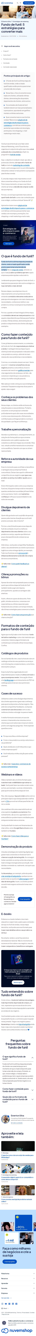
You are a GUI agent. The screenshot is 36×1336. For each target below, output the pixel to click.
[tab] (18, 1058)
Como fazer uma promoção (21, 615)
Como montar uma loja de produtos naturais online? (16, 1200)
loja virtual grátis (24, 1024)
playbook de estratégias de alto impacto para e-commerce (16, 122)
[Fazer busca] (17, 3)
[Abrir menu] (20, 3)
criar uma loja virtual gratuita (11, 876)
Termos (19, 1312)
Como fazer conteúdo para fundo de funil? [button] (16, 1090)
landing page (9, 680)
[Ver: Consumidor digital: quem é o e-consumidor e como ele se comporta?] (18, 1168)
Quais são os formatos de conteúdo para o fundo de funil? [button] (15, 1099)
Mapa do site (5, 1314)
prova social (23, 553)
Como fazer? (7, 55)
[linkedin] (13, 1304)
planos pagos (24, 879)
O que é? (6, 51)
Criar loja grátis (28, 3)
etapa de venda (17, 270)
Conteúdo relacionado (10, 67)
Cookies (32, 1312)
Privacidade (25, 1312)
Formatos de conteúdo (10, 59)
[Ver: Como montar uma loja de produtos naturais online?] (18, 1190)
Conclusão (6, 63)
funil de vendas (15, 155)
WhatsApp (5, 1152)
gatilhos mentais (24, 370)
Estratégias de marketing (20, 21)
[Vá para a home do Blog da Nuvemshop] (7, 3)
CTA (7, 801)
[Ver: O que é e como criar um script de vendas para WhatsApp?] (18, 1146)
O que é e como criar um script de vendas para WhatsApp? (17, 1156)
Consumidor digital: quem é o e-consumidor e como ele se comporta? (17, 1178)
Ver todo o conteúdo (17, 1123)
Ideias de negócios (8, 1197)
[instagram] (2, 1304)
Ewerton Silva (7, 21)
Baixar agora (18, 982)
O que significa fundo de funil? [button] (14, 1057)
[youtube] (6, 1304)
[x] (9, 1304)
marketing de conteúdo (21, 165)
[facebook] (16, 1304)
